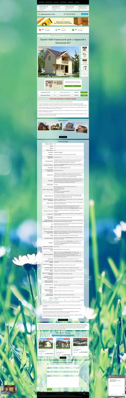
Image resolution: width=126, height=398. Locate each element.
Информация (70, 2)
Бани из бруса (56, 2)
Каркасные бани (63, 2)
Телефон (48, 368)
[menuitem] (41, 2)
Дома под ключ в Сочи (48, 14)
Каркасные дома (49, 2)
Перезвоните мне (85, 14)
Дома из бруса (41, 2)
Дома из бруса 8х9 (55, 335)
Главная (39, 35)
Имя (47, 364)
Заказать (84, 92)
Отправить (49, 389)
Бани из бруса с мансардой (70, 335)
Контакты (77, 2)
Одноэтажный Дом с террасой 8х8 (45, 349)
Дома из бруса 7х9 (61, 335)
